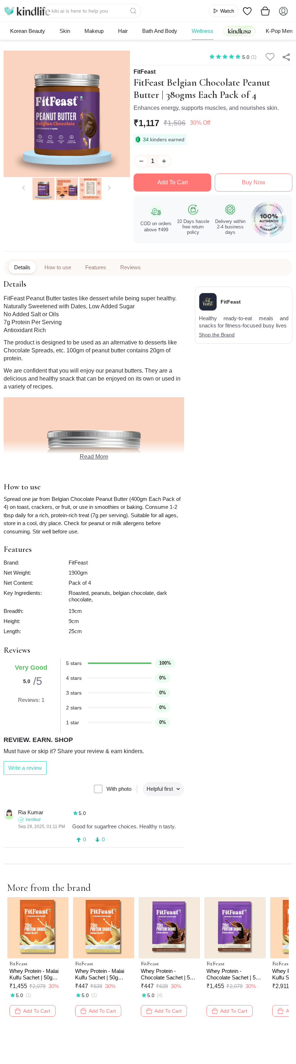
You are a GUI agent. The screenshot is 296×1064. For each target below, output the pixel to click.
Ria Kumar (30, 812)
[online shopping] (27, 11)
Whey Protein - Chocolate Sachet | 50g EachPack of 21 (233, 974)
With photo (118, 789)
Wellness (202, 31)
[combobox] (92, 11)
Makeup (94, 31)
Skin (65, 31)
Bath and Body (159, 31)
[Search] (134, 11)
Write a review (25, 768)
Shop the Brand (217, 335)
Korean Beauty (27, 31)
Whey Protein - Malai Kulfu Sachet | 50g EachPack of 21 (33, 974)
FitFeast (145, 72)
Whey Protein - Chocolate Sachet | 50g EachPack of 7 (168, 974)
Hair (123, 31)
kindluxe (239, 31)
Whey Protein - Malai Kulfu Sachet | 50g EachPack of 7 (99, 974)
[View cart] (265, 11)
